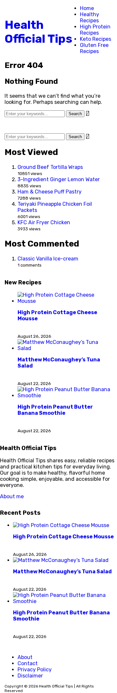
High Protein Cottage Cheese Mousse (63, 537)
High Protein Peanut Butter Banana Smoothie (55, 410)
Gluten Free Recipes (94, 48)
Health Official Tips (38, 32)
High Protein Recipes (95, 30)
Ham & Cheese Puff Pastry (50, 192)
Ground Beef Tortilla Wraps (50, 167)
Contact (28, 663)
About (25, 657)
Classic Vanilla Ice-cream (48, 259)
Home (87, 8)
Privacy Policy (35, 669)
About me (12, 496)
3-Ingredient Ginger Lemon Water (59, 179)
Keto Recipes (95, 39)
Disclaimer (30, 676)
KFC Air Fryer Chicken (44, 222)
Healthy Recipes (89, 17)
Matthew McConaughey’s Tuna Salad (62, 571)
